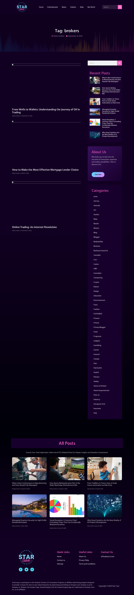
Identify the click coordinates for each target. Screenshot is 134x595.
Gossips (96, 359)
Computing (98, 277)
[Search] (120, 7)
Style (82, 7)
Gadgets (97, 341)
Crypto (96, 282)
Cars (95, 259)
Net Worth (91, 7)
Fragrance (97, 336)
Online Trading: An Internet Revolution (34, 227)
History (96, 377)
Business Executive (101, 250)
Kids (95, 413)
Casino (96, 264)
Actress (96, 201)
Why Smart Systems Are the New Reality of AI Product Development (110, 134)
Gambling (97, 345)
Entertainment (52, 7)
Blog (95, 232)
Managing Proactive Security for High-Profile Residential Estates (110, 111)
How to (96, 395)
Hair (95, 363)
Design (96, 291)
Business (97, 246)
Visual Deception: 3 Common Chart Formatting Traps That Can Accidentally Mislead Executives (111, 123)
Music (64, 7)
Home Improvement (101, 390)
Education (97, 296)
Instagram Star (99, 404)
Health (96, 372)
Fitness (96, 323)
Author (96, 214)
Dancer (96, 286)
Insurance (97, 408)
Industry (97, 399)
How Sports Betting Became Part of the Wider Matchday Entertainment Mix (111, 91)
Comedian (97, 273)
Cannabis (97, 255)
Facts (96, 305)
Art (95, 210)
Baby (96, 219)
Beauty (96, 228)
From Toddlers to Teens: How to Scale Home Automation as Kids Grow (111, 101)
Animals (97, 205)
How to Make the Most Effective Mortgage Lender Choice (45, 169)
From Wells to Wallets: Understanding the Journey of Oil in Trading (46, 111)
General (97, 354)
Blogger (97, 237)
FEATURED (98, 314)
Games (96, 350)
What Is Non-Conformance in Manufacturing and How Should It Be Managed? (111, 79)
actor (96, 196)
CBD (95, 268)
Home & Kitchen (100, 386)
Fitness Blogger (100, 327)
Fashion (73, 7)
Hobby (96, 381)
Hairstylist (98, 368)
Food (96, 332)
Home (41, 7)
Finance (96, 318)
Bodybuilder (98, 241)
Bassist (96, 223)
